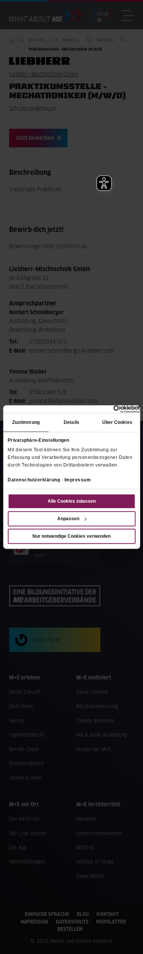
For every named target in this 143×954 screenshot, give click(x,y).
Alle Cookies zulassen (72, 501)
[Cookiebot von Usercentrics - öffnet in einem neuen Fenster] (106, 409)
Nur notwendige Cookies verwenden (71, 536)
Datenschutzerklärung (34, 480)
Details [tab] (71, 422)
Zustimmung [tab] (26, 422)
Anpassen (68, 518)
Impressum (77, 480)
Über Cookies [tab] (117, 422)
